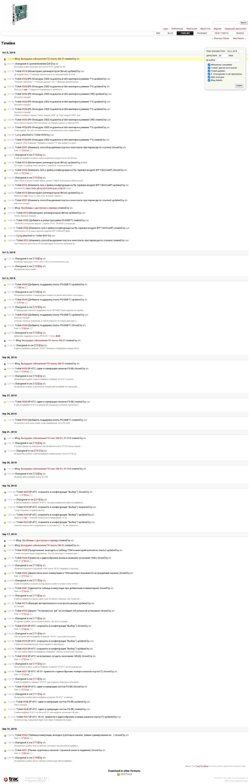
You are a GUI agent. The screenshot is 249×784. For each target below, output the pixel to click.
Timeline (185, 33)
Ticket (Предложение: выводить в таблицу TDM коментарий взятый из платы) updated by (64, 550)
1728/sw (20, 288)
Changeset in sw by (26, 154)
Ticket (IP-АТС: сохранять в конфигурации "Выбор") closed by (49, 492)
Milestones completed (221, 64)
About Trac (205, 28)
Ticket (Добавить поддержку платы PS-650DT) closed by (46, 325)
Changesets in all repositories (227, 74)
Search (240, 33)
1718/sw (25, 561)
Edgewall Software (36, 780)
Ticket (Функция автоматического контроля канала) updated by (50, 603)
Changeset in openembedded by (32, 63)
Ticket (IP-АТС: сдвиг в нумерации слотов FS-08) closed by (47, 686)
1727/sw (20, 303)
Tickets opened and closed (224, 68)
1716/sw (25, 591)
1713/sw (25, 659)
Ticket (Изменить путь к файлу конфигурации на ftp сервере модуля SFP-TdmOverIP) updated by (68, 185)
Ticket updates (218, 71)
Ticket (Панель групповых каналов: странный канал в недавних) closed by (56, 750)
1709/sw (25, 753)
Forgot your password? (235, 28)
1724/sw (25, 372)
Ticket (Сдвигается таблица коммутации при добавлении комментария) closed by (60, 588)
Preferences (177, 28)
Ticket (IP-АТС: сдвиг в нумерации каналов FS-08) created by (48, 401)
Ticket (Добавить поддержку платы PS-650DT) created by (47, 420)
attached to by (30, 134)
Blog (170, 33)
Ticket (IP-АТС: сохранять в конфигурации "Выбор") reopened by (51, 507)
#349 (58, 336)
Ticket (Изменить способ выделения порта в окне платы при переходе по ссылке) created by (68, 240)
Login (165, 28)
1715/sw (25, 614)
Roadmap (202, 33)
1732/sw (25, 150)
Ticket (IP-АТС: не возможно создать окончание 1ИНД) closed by (51, 656)
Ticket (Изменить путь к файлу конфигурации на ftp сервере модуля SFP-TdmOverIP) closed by (67, 170)
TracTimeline (201, 766)
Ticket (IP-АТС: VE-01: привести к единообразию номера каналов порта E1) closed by (62, 671)
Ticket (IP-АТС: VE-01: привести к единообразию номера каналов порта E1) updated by (64, 716)
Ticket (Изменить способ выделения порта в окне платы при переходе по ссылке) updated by (67, 200)
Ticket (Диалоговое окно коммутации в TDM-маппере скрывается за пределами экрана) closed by (70, 573)
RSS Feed (126, 774)
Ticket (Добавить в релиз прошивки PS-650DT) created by (48, 220)
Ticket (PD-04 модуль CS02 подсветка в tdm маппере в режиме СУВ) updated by (59, 94)
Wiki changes (217, 77)
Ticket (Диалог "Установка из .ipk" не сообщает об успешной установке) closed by (60, 610)
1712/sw (25, 675)
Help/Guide (191, 28)
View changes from (216, 51)
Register (217, 28)
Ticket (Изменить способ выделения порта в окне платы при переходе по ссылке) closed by (66, 147)
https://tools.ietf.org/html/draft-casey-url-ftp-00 (45, 188)
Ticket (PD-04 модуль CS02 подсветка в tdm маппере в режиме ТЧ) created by (58, 139)
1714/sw (25, 629)
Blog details (216, 80)
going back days (219, 55)
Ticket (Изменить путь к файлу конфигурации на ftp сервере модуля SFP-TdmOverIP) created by (68, 228)
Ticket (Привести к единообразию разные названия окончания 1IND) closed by (59, 558)
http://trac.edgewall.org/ (236, 780)
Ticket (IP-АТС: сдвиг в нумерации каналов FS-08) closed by (47, 368)
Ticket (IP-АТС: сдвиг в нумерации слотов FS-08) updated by (48, 701)
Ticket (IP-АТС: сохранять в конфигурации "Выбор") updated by (50, 514)
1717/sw (25, 576)
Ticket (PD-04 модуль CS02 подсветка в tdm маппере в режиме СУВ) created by (59, 119)
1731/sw (25, 173)
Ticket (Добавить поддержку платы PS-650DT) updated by (47, 284)
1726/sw (25, 328)
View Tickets (222, 33)
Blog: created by (43, 58)
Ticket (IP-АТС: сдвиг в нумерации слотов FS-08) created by (48, 709)
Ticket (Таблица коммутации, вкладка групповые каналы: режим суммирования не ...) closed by (68, 735)
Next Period (238, 38)
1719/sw (25, 495)
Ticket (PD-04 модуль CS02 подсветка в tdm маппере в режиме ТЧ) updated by (58, 78)
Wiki (158, 33)
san (25, 90)
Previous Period (221, 38)
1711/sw (25, 690)
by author (211, 60)
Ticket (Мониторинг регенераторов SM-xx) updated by (45, 71)
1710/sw (25, 738)
